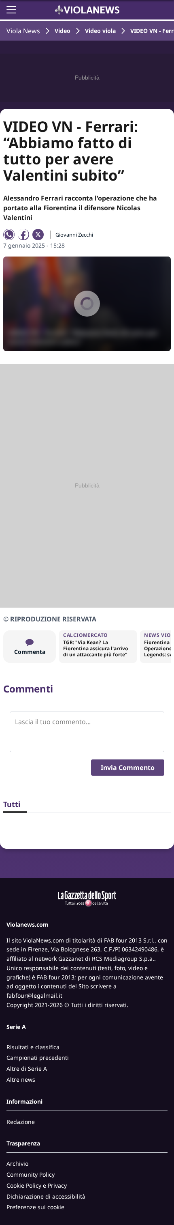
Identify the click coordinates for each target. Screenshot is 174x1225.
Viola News (23, 30)
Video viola (100, 31)
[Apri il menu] (11, 10)
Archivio (17, 1163)
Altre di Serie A (26, 1068)
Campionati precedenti (37, 1057)
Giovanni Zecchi (74, 234)
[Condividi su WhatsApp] (9, 234)
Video (62, 31)
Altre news (20, 1079)
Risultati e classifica (32, 1047)
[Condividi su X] (38, 234)
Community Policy (30, 1174)
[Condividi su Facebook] (23, 234)
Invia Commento (128, 767)
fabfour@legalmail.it (34, 995)
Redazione (20, 1122)
